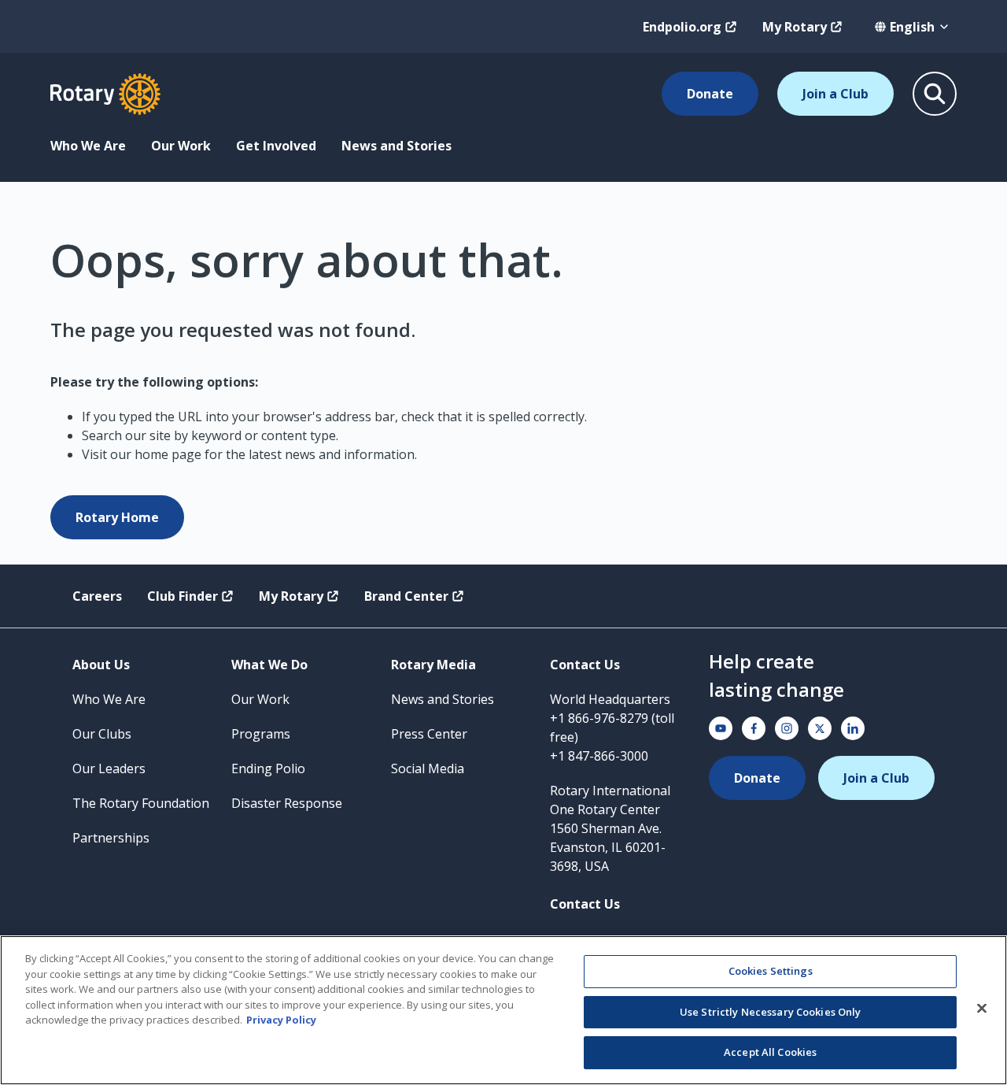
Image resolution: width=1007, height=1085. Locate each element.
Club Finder (182, 596)
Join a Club (835, 93)
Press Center (429, 733)
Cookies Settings (771, 971)
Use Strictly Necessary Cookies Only (770, 1012)
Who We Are (88, 145)
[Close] (982, 1008)
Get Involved (276, 145)
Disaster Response (286, 803)
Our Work (181, 145)
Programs (260, 733)
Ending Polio (268, 768)
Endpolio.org (682, 26)
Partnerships (110, 837)
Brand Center (406, 596)
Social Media (427, 768)
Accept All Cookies (770, 1052)
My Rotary (794, 26)
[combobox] (912, 27)
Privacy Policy (281, 1020)
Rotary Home (117, 517)
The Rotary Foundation (140, 803)
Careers (97, 596)
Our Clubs (101, 733)
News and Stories (396, 145)
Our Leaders (109, 768)
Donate (710, 93)
